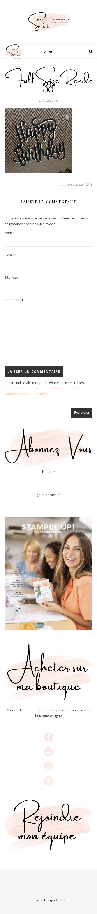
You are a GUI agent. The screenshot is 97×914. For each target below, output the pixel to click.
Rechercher (81, 412)
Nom (10, 232)
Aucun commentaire (77, 184)
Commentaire (15, 299)
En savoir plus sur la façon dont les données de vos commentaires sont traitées (47, 388)
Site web (11, 277)
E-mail (11, 255)
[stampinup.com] (48, 573)
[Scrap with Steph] (48, 22)
